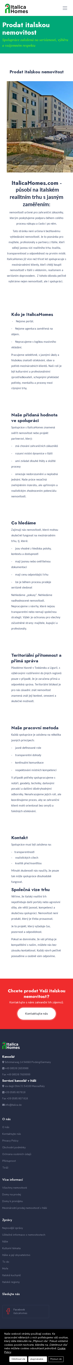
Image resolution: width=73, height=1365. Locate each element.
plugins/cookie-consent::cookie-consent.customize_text (38, 1359)
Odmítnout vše (18, 1359)
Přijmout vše (56, 1359)
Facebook (20, 1311)
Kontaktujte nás (36, 1014)
